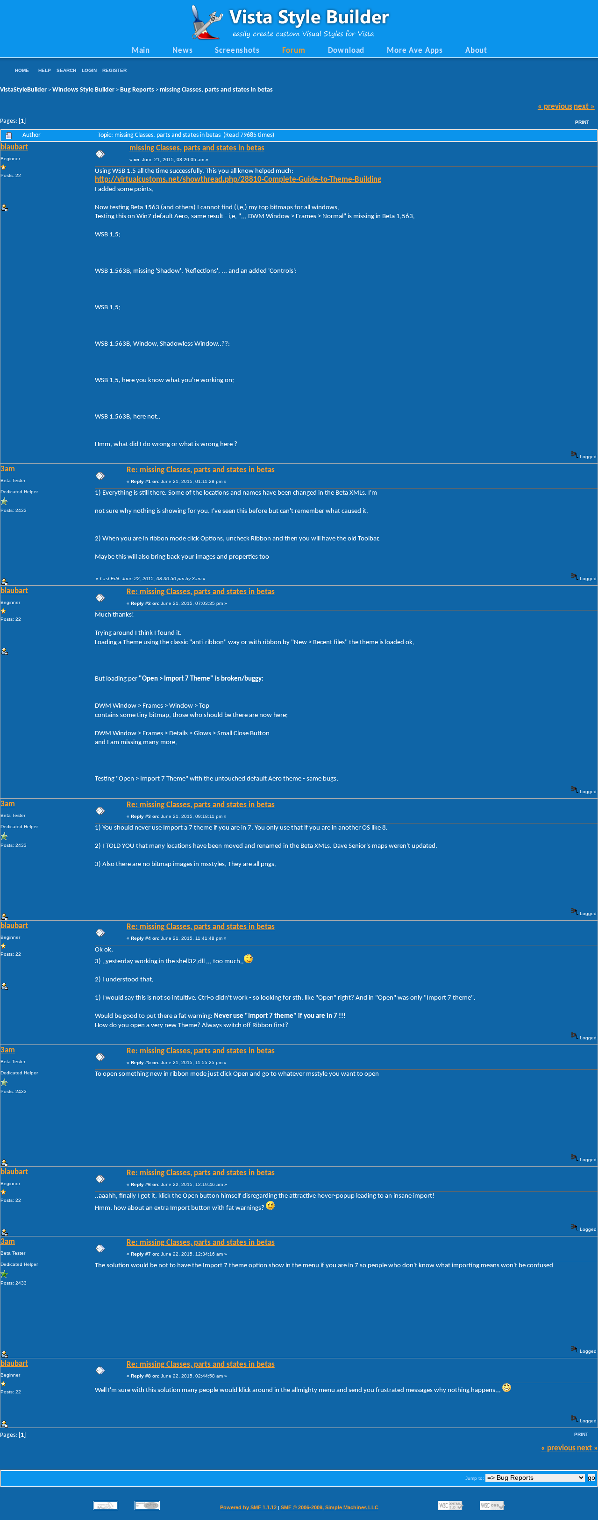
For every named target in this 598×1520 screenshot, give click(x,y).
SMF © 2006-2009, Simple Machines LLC (329, 1507)
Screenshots (237, 51)
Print (582, 122)
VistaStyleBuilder (23, 90)
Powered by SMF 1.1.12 (248, 1507)
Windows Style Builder (83, 90)
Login (89, 70)
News (182, 51)
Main (141, 51)
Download (346, 51)
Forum (294, 51)
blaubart (14, 147)
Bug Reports (137, 90)
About (476, 51)
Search (66, 70)
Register (114, 70)
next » (584, 107)
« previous (555, 107)
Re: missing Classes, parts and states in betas (201, 470)
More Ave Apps (415, 51)
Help (44, 70)
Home (22, 70)
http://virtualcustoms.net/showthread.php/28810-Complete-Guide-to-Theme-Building (238, 180)
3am (7, 469)
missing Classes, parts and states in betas (216, 90)
